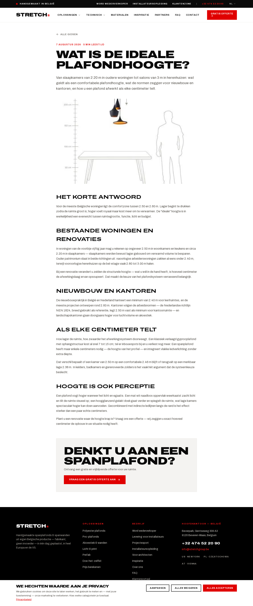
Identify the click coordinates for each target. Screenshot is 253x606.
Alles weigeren (186, 588)
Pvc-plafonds (91, 536)
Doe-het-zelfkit (92, 561)
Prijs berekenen (92, 567)
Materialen (119, 14)
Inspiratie (141, 14)
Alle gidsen (69, 34)
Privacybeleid (23, 599)
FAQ (177, 14)
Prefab (87, 554)
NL (231, 4)
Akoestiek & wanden (95, 542)
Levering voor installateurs (148, 536)
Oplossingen (67, 14)
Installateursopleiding (150, 4)
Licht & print (90, 549)
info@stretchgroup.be (195, 549)
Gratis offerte (222, 13)
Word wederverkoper (112, 4)
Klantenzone (182, 4)
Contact (192, 14)
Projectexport (140, 542)
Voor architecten (142, 554)
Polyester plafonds (94, 530)
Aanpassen (158, 588)
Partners (162, 14)
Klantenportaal (141, 579)
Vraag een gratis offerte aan (92, 479)
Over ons (137, 567)
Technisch (94, 14)
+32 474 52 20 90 (213, 4)
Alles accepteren (220, 588)
